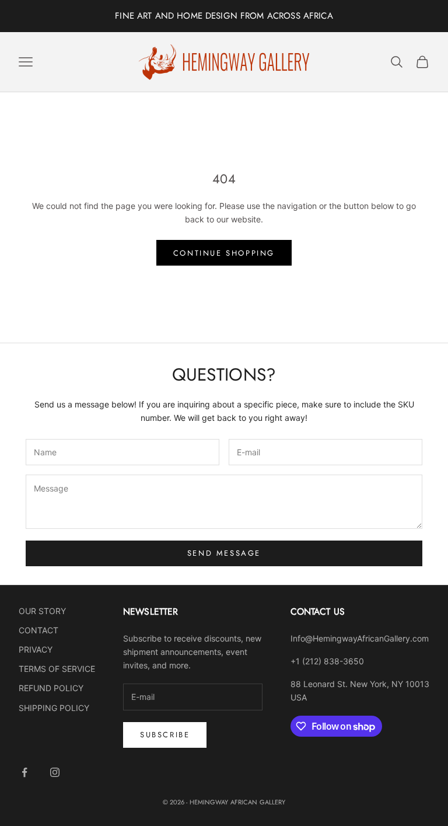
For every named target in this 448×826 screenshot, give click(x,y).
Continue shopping (224, 253)
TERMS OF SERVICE (57, 669)
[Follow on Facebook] (24, 772)
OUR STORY (42, 611)
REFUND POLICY (51, 688)
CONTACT (38, 630)
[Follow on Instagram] (55, 772)
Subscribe (165, 734)
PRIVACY (35, 649)
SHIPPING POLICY (54, 708)
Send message (224, 553)
